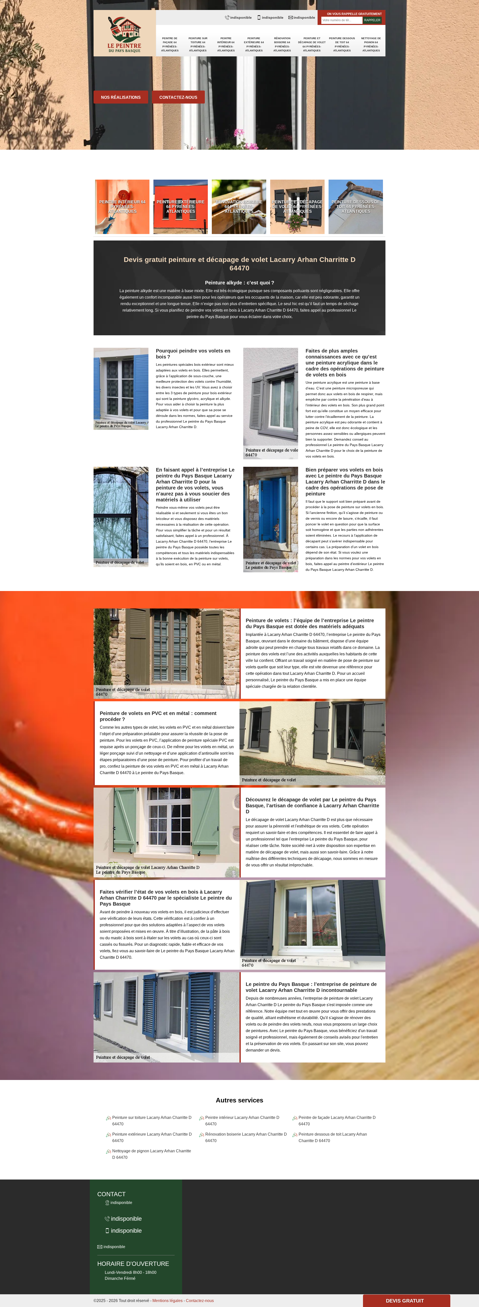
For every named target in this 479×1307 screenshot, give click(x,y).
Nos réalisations (121, 97)
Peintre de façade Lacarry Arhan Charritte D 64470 (337, 1120)
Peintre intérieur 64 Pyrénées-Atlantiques (226, 44)
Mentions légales (167, 1301)
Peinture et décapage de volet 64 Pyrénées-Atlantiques (312, 44)
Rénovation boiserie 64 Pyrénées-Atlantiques (282, 44)
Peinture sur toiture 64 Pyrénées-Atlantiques (198, 44)
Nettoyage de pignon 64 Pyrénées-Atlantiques (371, 44)
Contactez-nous (178, 97)
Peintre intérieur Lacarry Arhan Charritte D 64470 (242, 1120)
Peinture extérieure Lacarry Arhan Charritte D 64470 (152, 1137)
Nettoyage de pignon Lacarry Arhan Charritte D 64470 (151, 1154)
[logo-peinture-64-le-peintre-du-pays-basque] (125, 35)
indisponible (241, 17)
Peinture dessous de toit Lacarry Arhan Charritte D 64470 (333, 1137)
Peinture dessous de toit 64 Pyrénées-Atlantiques (342, 44)
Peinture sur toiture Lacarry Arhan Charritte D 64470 (152, 1120)
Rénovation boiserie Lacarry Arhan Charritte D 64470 (246, 1137)
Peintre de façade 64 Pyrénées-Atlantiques (170, 44)
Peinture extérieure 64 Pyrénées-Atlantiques (254, 44)
